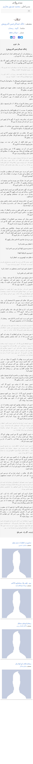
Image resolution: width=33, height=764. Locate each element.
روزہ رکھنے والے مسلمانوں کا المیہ (21, 583)
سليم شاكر (23, 666)
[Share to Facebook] (19, 37)
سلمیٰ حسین (22, 545)
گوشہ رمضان (13, 28)
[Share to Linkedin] (11, 37)
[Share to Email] (14, 37)
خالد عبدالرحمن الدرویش (12, 24)
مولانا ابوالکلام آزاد (21, 586)
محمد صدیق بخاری (11, 6)
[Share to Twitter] (22, 37)
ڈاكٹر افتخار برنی (21, 626)
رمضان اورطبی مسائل (24, 624)
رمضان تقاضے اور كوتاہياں (23, 664)
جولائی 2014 (13, 33)
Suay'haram (16, 3)
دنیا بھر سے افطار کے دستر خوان (21, 543)
